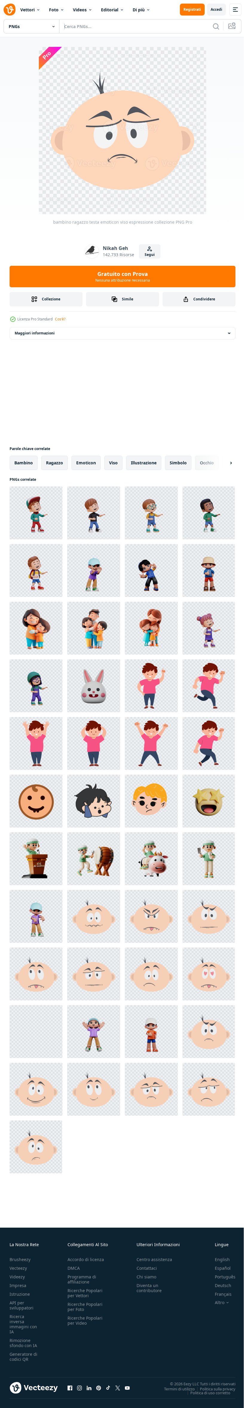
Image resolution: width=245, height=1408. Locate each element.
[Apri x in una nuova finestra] (117, 1387)
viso (113, 463)
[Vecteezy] (10, 10)
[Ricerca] (216, 26)
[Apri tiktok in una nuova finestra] (108, 1387)
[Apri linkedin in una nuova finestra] (89, 1387)
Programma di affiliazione (82, 1279)
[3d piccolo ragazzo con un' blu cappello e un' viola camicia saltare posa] (93, 1031)
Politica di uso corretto (206, 1392)
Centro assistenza (154, 1259)
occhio (207, 463)
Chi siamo (146, 1277)
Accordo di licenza (86, 1259)
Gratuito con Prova (122, 276)
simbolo (178, 463)
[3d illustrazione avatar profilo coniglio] (93, 685)
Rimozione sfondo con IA (23, 1343)
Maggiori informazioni (35, 333)
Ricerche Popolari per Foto (85, 1306)
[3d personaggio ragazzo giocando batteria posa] (93, 858)
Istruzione (20, 1294)
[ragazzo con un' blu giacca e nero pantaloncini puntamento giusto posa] (151, 570)
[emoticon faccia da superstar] (209, 801)
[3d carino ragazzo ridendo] (36, 512)
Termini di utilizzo (175, 1388)
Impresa (18, 1285)
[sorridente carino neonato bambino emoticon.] (36, 801)
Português (220, 1277)
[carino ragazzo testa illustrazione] (93, 801)
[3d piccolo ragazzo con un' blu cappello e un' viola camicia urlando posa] (93, 570)
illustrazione (144, 463)
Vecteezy (18, 1268)
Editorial (109, 10)
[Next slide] (221, 463)
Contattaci (147, 1268)
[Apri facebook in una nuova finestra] (70, 1387)
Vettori (27, 10)
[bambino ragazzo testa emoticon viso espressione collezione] (93, 916)
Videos (80, 10)
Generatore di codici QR (23, 1356)
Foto (54, 10)
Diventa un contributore (149, 1288)
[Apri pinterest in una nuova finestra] (98, 1387)
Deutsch (218, 1285)
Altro (215, 1302)
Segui (150, 254)
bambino (23, 463)
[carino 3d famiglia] (36, 628)
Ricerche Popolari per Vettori (85, 1293)
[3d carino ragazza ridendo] (209, 628)
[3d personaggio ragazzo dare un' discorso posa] (36, 858)
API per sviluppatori (21, 1305)
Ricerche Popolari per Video (85, 1320)
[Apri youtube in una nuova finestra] (127, 1387)
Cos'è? (60, 319)
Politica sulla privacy (213, 1388)
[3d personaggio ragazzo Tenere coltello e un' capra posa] (209, 858)
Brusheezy (20, 1259)
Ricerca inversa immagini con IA (23, 1324)
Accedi (216, 9)
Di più (139, 10)
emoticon (86, 463)
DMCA (74, 1268)
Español (218, 1268)
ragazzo (54, 463)
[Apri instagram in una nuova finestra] (79, 1387)
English (217, 1259)
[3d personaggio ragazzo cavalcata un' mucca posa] (151, 858)
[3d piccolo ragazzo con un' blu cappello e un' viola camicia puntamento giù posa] (36, 916)
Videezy (17, 1277)
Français (218, 1294)
